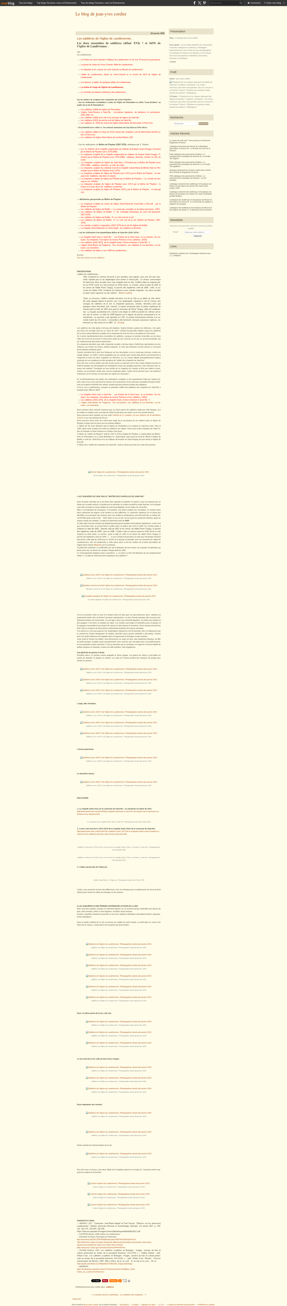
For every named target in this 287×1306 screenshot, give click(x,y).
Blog (171, 38)
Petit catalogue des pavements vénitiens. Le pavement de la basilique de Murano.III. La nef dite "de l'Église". (190, 156)
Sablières (110, 1287)
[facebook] (194, 3)
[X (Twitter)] (199, 3)
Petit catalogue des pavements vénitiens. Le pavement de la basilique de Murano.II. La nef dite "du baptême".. (190, 164)
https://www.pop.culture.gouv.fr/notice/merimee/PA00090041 (101, 1248)
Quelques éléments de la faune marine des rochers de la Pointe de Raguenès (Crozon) (190, 171)
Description (175, 45)
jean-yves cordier (91, 1305)
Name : (173, 79)
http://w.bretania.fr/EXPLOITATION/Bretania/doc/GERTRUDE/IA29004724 (106, 1239)
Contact (173, 62)
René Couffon (125, 293)
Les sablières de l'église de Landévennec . (105, 38)
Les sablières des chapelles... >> (133, 1295)
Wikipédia (98, 545)
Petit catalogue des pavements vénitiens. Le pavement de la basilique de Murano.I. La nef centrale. (188, 178)
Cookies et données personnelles (181, 1305)
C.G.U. (161, 1305)
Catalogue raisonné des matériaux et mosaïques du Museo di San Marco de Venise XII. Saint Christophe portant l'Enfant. (191, 194)
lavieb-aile (76, 1299)
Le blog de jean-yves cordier (100, 14)
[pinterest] (204, 3)
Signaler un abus (149, 1305)
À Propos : (174, 96)
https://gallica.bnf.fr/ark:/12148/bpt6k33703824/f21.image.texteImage (104, 1264)
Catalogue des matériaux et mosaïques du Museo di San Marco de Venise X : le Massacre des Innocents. (191, 209)
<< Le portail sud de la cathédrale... (105, 1295)
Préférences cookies (206, 1305)
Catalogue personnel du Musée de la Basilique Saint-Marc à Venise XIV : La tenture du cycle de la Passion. (190, 148)
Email (175, 232)
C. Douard (119, 322)
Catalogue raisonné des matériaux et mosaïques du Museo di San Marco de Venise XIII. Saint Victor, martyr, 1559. (191, 186)
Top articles (124, 1305)
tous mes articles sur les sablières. (91, 258)
